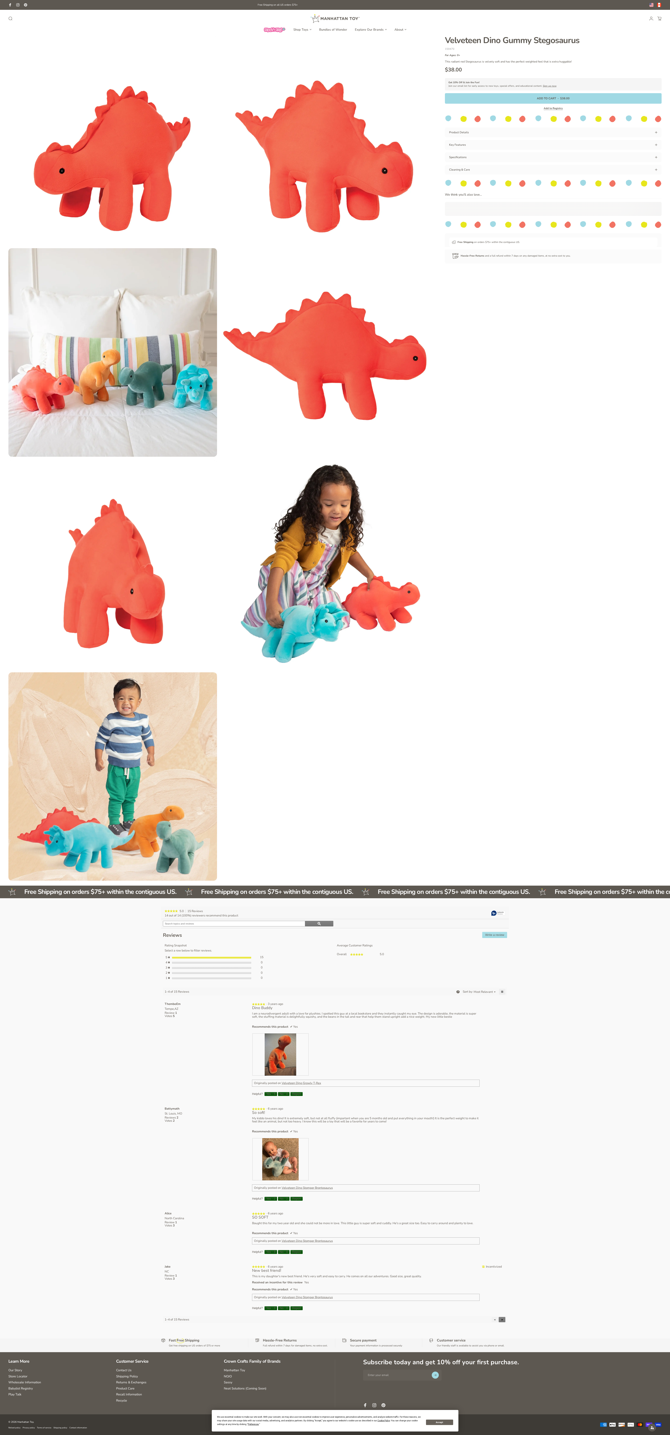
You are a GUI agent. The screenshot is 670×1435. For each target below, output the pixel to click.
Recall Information (129, 1394)
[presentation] (280, 1054)
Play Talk (14, 1394)
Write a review (496, 935)
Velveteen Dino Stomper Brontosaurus (307, 1188)
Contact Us (124, 1370)
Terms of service (44, 1427)
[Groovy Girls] (274, 29)
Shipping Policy (127, 1376)
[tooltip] (498, 913)
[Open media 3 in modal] (112, 352)
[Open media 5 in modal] (112, 564)
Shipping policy (60, 1427)
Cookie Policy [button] (383, 1420)
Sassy (228, 1382)
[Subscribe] (435, 1375)
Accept (439, 1422)
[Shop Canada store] (659, 4)
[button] (502, 1319)
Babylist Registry (20, 1388)
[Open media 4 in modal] (325, 352)
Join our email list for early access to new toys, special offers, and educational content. (502, 84)
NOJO (228, 1376)
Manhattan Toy (234, 1370)
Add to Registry (553, 108)
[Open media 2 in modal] (325, 140)
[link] (171, 911)
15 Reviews (196, 911)
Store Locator (17, 1376)
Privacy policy (29, 1427)
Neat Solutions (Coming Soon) (245, 1388)
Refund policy (14, 1427)
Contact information (78, 1427)
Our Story (15, 1370)
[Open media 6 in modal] (325, 564)
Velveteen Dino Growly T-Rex (301, 1083)
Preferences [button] (253, 1424)
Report (296, 1094)
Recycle (121, 1401)
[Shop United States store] (651, 4)
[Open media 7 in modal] (112, 776)
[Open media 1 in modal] (112, 140)
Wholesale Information (24, 1382)
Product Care (125, 1388)
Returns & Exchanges (131, 1382)
